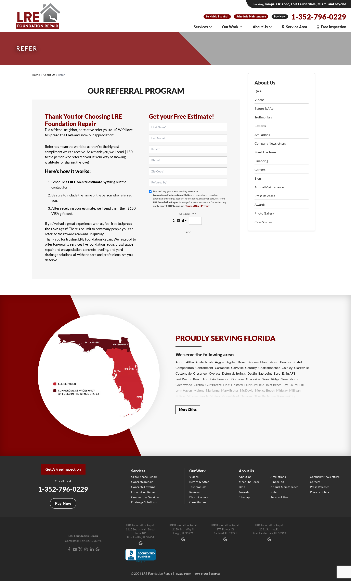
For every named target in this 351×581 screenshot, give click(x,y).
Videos (259, 100)
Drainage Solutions (144, 502)
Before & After (265, 108)
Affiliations (262, 135)
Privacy (205, 205)
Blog (258, 178)
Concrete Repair (142, 481)
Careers (260, 169)
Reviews (260, 126)
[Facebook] (69, 549)
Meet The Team (265, 152)
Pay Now (280, 16)
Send (187, 232)
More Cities (188, 409)
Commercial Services (145, 497)
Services (201, 27)
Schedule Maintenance (251, 16)
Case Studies (263, 222)
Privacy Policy (319, 492)
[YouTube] (74, 549)
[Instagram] (86, 549)
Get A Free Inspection (63, 469)
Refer (274, 492)
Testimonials (263, 117)
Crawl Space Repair (144, 476)
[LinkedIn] (91, 549)
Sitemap (244, 497)
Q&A (258, 91)
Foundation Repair (143, 492)
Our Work (230, 27)
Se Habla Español (217, 16)
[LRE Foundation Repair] (38, 16)
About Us (260, 27)
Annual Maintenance (269, 187)
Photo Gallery (264, 213)
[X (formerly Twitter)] (80, 549)
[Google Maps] (97, 549)
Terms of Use (192, 205)
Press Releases (265, 196)
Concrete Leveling (143, 487)
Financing (261, 161)
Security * (187, 214)
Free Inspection (333, 27)
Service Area (296, 27)
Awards (260, 204)
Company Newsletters (270, 143)
